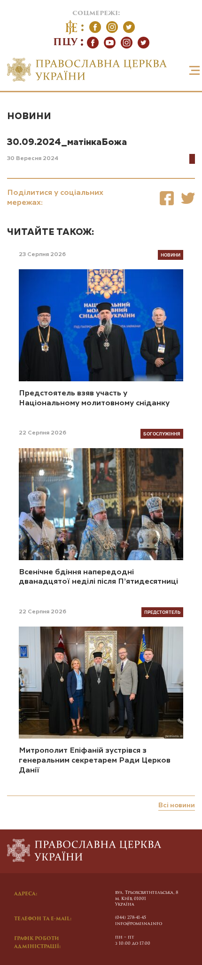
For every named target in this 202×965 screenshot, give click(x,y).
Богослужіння (161, 433)
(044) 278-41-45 (130, 918)
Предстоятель (162, 612)
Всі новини (176, 805)
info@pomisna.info (138, 924)
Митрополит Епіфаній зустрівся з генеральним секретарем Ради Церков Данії (95, 760)
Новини (29, 116)
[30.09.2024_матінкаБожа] (167, 198)
